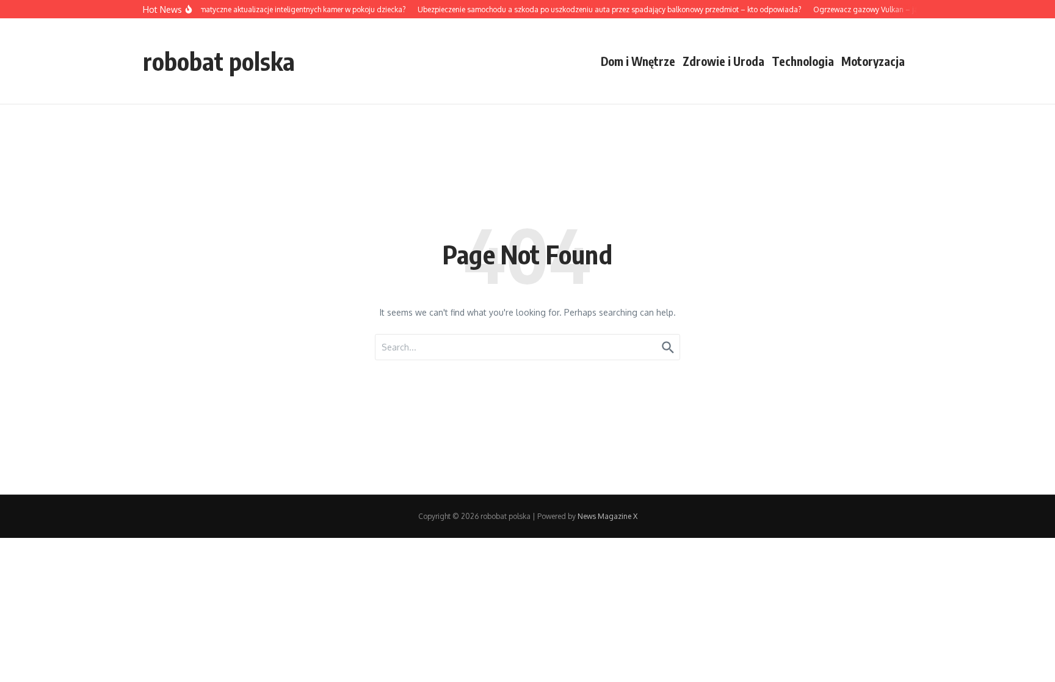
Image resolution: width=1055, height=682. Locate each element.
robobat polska (219, 61)
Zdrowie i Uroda (723, 61)
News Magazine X (607, 516)
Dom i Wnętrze (638, 61)
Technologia (803, 61)
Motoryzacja (873, 61)
